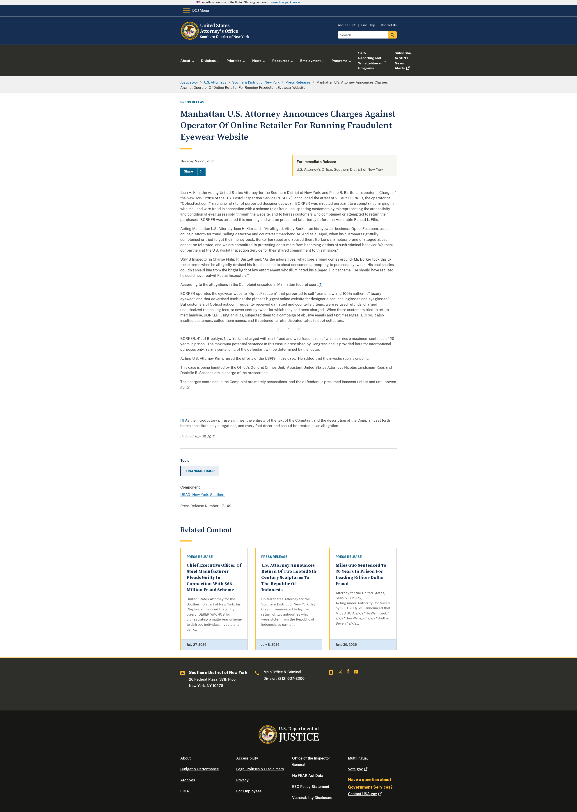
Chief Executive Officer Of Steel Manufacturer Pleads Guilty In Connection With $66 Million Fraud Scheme (214, 578)
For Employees (248, 791)
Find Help (368, 25)
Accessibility (247, 758)
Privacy (242, 780)
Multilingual (358, 758)
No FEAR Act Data (307, 775)
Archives (187, 780)
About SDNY (347, 25)
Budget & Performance (199, 769)
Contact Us (389, 25)
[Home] (217, 39)
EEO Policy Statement (310, 787)
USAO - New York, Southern (202, 495)
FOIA (184, 791)
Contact (362, 794)
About (185, 758)
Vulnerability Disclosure (312, 798)
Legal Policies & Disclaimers (260, 769)
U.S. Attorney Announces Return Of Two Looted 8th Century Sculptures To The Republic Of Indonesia (288, 578)
